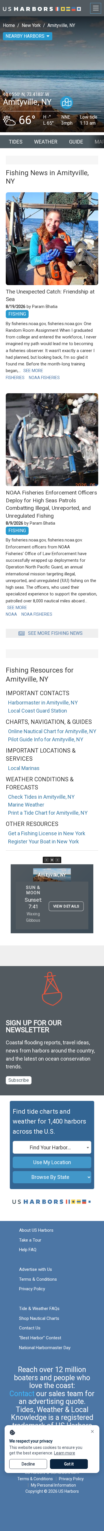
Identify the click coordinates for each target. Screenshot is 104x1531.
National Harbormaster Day (44, 1347)
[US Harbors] (42, 8)
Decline (28, 1464)
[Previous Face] (46, 860)
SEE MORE (33, 370)
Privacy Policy (32, 1288)
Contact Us (29, 1328)
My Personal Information (53, 1485)
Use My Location (52, 1162)
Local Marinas (24, 768)
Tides (16, 142)
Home (9, 25)
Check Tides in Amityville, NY (41, 797)
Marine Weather (26, 805)
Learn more (64, 1453)
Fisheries (15, 377)
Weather (45, 142)
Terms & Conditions (38, 1279)
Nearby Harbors (24, 36)
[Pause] (52, 860)
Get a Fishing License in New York (46, 833)
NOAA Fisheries (44, 377)
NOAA (11, 614)
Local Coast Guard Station (37, 711)
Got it (69, 1464)
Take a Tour (30, 1240)
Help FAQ (27, 1249)
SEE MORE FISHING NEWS (55, 633)
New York (31, 25)
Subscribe (18, 1080)
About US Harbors (36, 1230)
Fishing (17, 314)
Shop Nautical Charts (39, 1318)
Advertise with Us (35, 1269)
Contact (22, 1393)
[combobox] (52, 1147)
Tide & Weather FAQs (39, 1308)
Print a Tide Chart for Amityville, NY (48, 813)
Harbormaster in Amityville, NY (43, 703)
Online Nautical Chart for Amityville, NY (52, 731)
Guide (76, 142)
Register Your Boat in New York (43, 841)
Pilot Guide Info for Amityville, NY (45, 739)
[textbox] (52, 1147)
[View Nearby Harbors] (66, 102)
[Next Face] (57, 860)
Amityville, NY (61, 25)
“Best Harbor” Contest (40, 1337)
